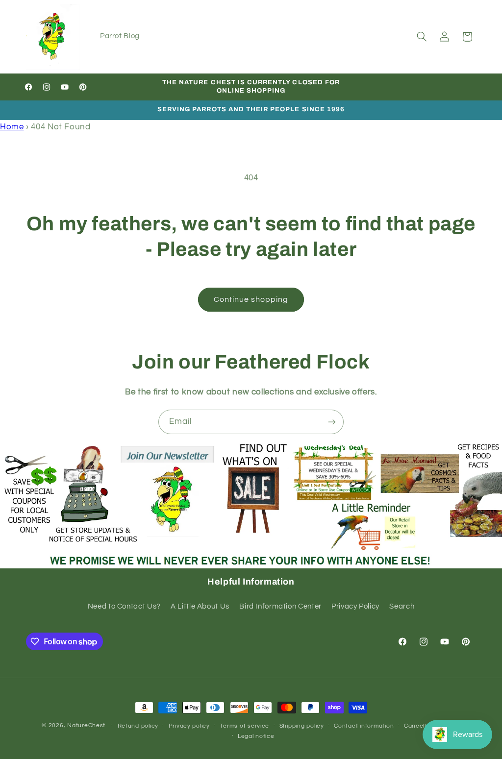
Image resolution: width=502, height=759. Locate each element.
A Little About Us (200, 606)
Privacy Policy (355, 606)
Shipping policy (301, 726)
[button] (421, 36)
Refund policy (138, 726)
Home (12, 126)
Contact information (364, 726)
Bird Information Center (280, 606)
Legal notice (256, 736)
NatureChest (86, 725)
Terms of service (244, 726)
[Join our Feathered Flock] (332, 422)
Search (401, 606)
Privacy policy (189, 726)
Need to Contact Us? (124, 606)
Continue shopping (251, 299)
